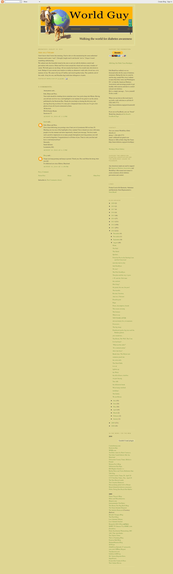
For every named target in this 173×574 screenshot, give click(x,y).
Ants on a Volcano (118, 296)
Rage (114, 303)
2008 (113, 426)
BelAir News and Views (116, 471)
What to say (116, 315)
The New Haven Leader (116, 480)
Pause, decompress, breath (121, 306)
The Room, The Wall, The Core (122, 339)
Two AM (115, 381)
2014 (113, 218)
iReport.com (113, 501)
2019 (113, 206)
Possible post (117, 299)
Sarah (45, 122)
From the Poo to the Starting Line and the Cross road (123, 258)
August (115, 243)
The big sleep (117, 327)
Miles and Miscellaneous (117, 498)
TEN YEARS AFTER (119, 318)
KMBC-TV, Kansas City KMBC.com (120, 526)
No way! (115, 269)
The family (116, 394)
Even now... (116, 324)
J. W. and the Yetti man (120, 278)
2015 (113, 215)
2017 (113, 209)
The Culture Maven (115, 563)
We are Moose (117, 397)
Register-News (120, 556)
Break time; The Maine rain (121, 354)
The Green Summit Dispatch (118, 508)
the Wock (116, 372)
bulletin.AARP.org (115, 554)
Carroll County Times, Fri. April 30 (120, 475)
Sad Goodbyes (117, 266)
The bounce (116, 312)
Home (69, 175)
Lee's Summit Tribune (116, 519)
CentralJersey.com (114, 446)
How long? (116, 284)
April (115, 410)
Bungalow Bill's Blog (116, 524)
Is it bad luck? (117, 342)
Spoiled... (116, 254)
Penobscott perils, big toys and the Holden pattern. (123, 331)
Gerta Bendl (113, 192)
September (116, 239)
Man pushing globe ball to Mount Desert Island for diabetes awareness (120, 486)
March (115, 413)
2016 (113, 212)
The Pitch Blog (114, 517)
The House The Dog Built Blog (119, 505)
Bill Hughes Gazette (115, 469)
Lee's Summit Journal (115, 521)
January (116, 419)
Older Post (96, 175)
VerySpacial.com (114, 551)
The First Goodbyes (119, 272)
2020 (113, 203)
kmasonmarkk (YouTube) (117, 503)
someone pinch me (119, 357)
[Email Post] (66, 78)
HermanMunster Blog (116, 542)
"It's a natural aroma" (119, 348)
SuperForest (112, 558)
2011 (113, 228)
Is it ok (115, 366)
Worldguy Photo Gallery (116, 149)
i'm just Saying (117, 378)
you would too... (118, 335)
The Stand (116, 251)
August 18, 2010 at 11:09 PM (56, 166)
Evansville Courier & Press (117, 561)
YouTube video (114, 452)
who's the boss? (117, 351)
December (116, 233)
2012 (113, 225)
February (116, 416)
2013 (113, 221)
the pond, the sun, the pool (121, 287)
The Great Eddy (118, 363)
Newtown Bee (113, 448)
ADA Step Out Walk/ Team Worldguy (120, 63)
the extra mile (117, 360)
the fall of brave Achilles (120, 375)
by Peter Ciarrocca (125, 452)
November (116, 236)
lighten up (116, 369)
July (114, 400)
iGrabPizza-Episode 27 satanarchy (120, 547)
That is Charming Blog (116, 538)
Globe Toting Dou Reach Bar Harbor (120, 489)
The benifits (116, 290)
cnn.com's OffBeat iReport (117, 549)
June (115, 404)
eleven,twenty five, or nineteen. (123, 321)
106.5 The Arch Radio (116, 533)
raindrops (116, 391)
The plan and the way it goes (122, 275)
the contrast (116, 281)
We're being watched (119, 388)
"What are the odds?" (119, 345)
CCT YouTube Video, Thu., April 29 (120, 478)
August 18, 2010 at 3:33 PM (55, 116)
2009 (113, 423)
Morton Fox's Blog (115, 464)
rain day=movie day (119, 263)
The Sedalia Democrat (116, 510)
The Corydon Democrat (116, 482)
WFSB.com (112, 450)
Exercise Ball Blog (115, 540)
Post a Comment (43, 172)
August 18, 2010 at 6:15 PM (55, 150)
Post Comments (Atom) (54, 180)
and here (126, 524)
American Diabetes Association (121, 168)
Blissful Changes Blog (116, 515)
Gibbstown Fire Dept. (115, 466)
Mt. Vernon (112, 556)
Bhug (45, 155)
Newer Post (41, 175)
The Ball (115, 248)
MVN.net (112, 545)
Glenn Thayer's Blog (115, 496)
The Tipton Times (114, 535)
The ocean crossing (119, 309)
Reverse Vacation (118, 293)
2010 (113, 231)
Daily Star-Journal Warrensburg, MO (120, 531)
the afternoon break (119, 384)
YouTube (112, 529)
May (115, 407)
